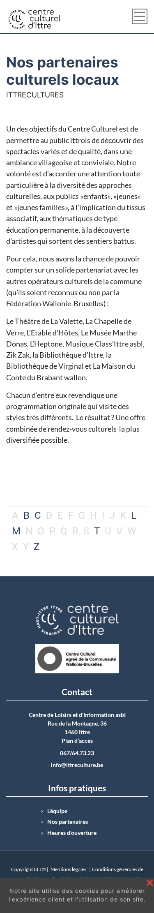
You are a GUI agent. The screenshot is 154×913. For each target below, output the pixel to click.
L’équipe (57, 811)
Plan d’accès (77, 740)
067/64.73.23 (77, 753)
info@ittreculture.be (77, 765)
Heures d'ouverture (72, 833)
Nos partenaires (67, 821)
